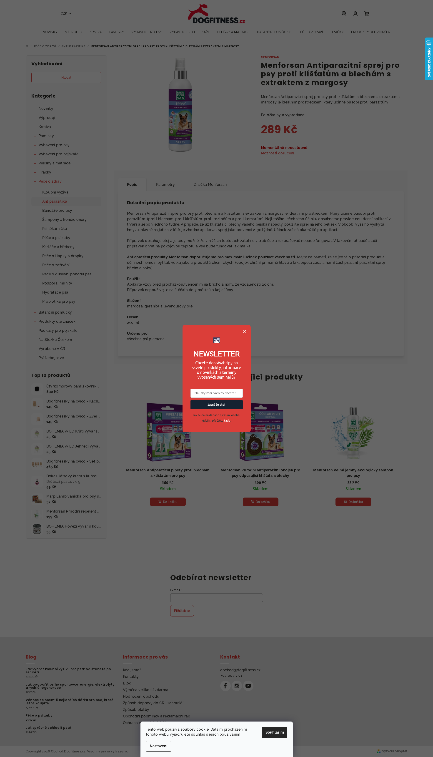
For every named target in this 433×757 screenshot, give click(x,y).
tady (227, 420)
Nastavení (158, 746)
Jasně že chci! (216, 404)
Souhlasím (274, 732)
